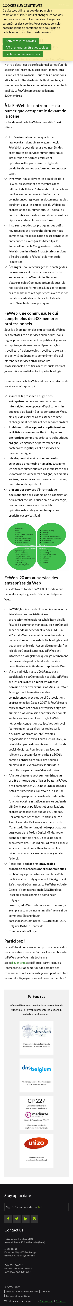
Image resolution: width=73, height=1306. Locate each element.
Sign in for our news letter (21, 1207)
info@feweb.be (27, 1255)
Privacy (10, 1291)
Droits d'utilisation (27, 1291)
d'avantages (19, 962)
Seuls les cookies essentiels (23, 54)
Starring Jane (46, 1301)
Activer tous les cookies (21, 41)
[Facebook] (8, 1219)
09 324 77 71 (13, 1255)
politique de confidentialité (27, 28)
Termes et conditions (18, 1295)
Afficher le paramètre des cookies (27, 47)
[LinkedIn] (26, 1219)
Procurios (61, 1301)
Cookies (45, 1291)
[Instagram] (34, 1219)
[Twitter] (17, 1219)
